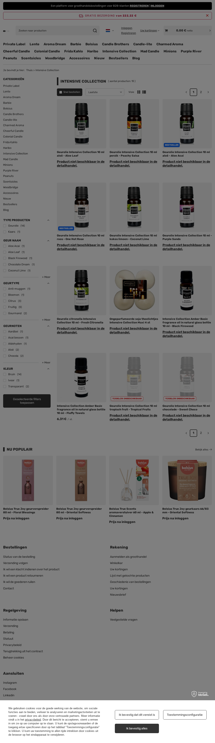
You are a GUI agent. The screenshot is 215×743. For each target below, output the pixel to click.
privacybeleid (33, 719)
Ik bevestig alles (136, 728)
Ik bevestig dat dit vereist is (137, 715)
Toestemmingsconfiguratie (185, 715)
